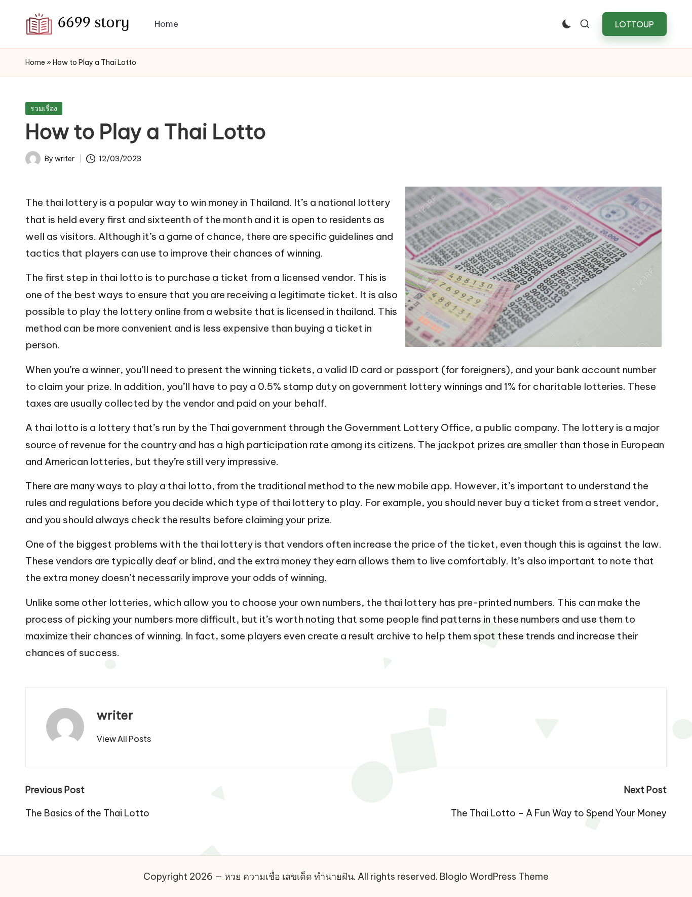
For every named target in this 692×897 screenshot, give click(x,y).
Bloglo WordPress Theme (494, 876)
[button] (634, 24)
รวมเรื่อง (43, 108)
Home (35, 62)
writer (115, 715)
